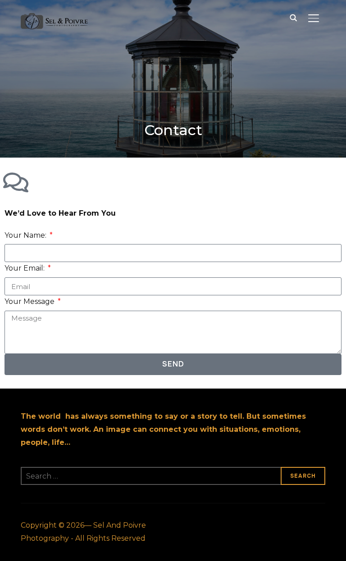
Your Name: (26, 235)
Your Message (30, 301)
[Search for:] (173, 476)
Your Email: (25, 268)
